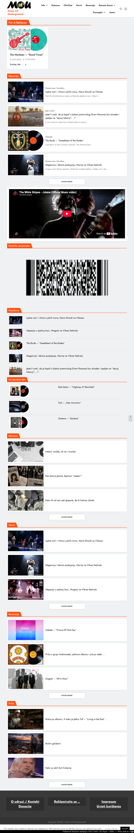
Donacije (25, 806)
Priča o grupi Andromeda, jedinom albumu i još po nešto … (75, 654)
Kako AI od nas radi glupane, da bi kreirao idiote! (69, 500)
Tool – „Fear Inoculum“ (69, 402)
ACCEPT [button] (125, 828)
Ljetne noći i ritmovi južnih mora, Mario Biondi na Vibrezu (74, 92)
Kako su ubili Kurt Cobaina (58, 768)
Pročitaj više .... (17, 64)
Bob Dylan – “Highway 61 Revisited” (76, 387)
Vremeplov (98, 12)
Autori (112, 12)
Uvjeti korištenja (109, 806)
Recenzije (90, 5)
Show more (66, 182)
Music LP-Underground (15, 12)
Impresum (109, 801)
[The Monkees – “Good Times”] (27, 39)
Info (43, 5)
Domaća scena (106, 5)
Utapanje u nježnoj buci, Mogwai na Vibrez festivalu (52, 330)
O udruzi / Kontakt (25, 801)
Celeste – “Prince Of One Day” (61, 630)
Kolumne (56, 5)
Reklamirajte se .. (67, 801)
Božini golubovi (53, 743)
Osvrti (79, 5)
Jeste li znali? (49, 111)
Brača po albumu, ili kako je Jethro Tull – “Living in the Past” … (76, 719)
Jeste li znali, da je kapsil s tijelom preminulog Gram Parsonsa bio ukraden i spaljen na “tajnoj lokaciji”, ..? (72, 370)
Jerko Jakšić (17, 59)
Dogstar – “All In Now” (56, 678)
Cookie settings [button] (111, 828)
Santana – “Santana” (68, 418)
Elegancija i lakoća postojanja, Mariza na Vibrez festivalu (73, 165)
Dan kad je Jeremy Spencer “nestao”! (63, 476)
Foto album (60, 88)
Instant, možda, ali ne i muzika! (60, 451)
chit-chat (68, 5)
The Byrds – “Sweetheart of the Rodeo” (64, 140)
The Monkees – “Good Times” (26, 54)
